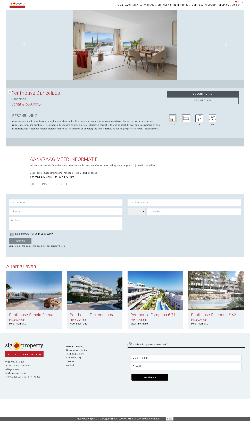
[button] (24, 45)
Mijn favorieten (128, 5)
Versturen (150, 377)
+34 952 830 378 (40, 177)
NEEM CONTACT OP (230, 5)
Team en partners (75, 354)
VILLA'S (167, 5)
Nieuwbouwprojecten (76, 350)
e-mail (84, 173)
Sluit (169, 419)
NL (239, 2)
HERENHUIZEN (181, 5)
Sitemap (70, 361)
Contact (70, 365)
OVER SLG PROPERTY (204, 5)
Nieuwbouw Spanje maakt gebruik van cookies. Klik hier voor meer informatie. (118, 419)
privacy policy (45, 234)
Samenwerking (73, 358)
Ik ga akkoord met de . (34, 234)
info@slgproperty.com (16, 373)
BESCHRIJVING (202, 94)
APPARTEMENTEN (150, 5)
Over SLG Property (75, 346)
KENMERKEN (202, 100)
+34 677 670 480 (63, 177)
